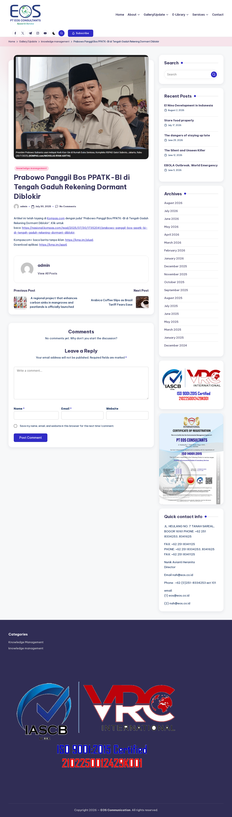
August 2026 (173, 203)
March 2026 (172, 242)
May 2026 (171, 227)
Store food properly (179, 120)
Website (112, 408)
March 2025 (172, 329)
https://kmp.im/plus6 (79, 240)
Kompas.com (56, 218)
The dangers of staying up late (187, 135)
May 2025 (171, 322)
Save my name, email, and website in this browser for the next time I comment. (67, 425)
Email (66, 408)
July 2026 (171, 211)
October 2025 (174, 282)
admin (44, 265)
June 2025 (171, 314)
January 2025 (174, 337)
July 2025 (171, 306)
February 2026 (174, 250)
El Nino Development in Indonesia (188, 105)
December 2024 (175, 345)
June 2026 (171, 219)
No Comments (67, 206)
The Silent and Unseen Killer (184, 150)
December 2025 (175, 266)
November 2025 (175, 274)
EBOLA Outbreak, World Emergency (191, 165)
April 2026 (171, 234)
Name (19, 408)
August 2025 (173, 298)
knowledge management (31, 168)
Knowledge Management (25, 642)
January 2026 (174, 258)
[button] (80, 33)
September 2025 (176, 290)
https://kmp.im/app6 (53, 244)
